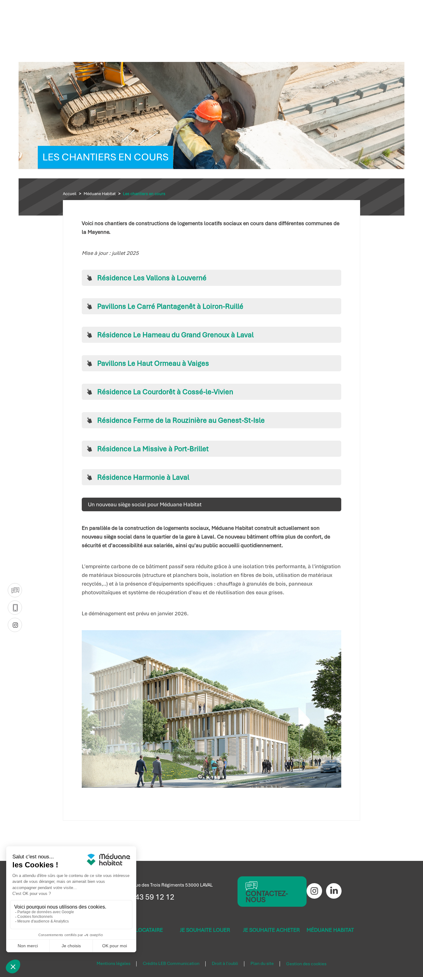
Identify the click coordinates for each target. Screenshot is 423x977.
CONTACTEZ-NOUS (267, 896)
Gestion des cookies (306, 964)
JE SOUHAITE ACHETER (271, 930)
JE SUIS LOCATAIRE (139, 930)
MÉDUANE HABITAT (330, 930)
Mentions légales (113, 963)
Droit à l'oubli (225, 963)
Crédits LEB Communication (171, 963)
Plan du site (262, 963)
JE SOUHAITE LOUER (205, 930)
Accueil (69, 193)
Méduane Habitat (100, 193)
